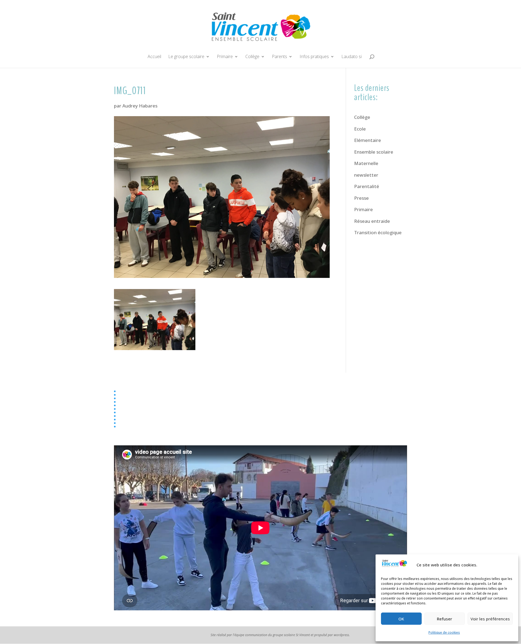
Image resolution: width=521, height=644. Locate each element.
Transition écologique (378, 232)
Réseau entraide (372, 221)
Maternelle (366, 163)
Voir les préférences (490, 618)
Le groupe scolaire (186, 57)
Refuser (444, 618)
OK (401, 618)
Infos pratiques (314, 57)
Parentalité (366, 186)
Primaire (225, 57)
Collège (252, 57)
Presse (361, 198)
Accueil (154, 57)
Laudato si (351, 57)
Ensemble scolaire (373, 152)
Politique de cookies (444, 632)
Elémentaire (367, 140)
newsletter (366, 175)
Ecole (360, 129)
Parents (279, 57)
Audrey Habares (139, 106)
